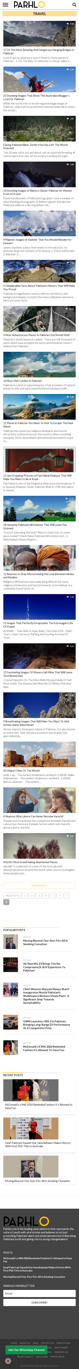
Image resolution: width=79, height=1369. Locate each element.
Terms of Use (61, 1352)
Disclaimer (42, 1356)
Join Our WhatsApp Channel (26, 1349)
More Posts (39, 885)
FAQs (35, 1343)
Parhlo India (64, 1343)
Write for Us (57, 1356)
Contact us (47, 1343)
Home (14, 1343)
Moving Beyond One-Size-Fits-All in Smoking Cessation (34, 1276)
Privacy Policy (25, 1356)
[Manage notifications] (8, 1361)
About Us (25, 1343)
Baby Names (61, 1347)
